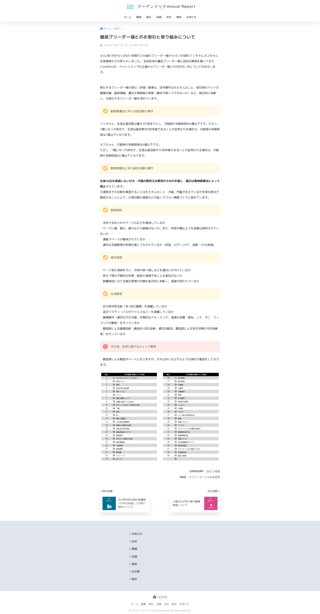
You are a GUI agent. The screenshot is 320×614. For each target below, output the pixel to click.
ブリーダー (198, 477)
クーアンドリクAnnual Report (166, 6)
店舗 (158, 17)
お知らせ (191, 17)
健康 (138, 17)
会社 (168, 17)
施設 (178, 17)
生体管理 (214, 477)
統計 (148, 17)
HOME (162, 597)
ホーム (127, 17)
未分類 (136, 571)
